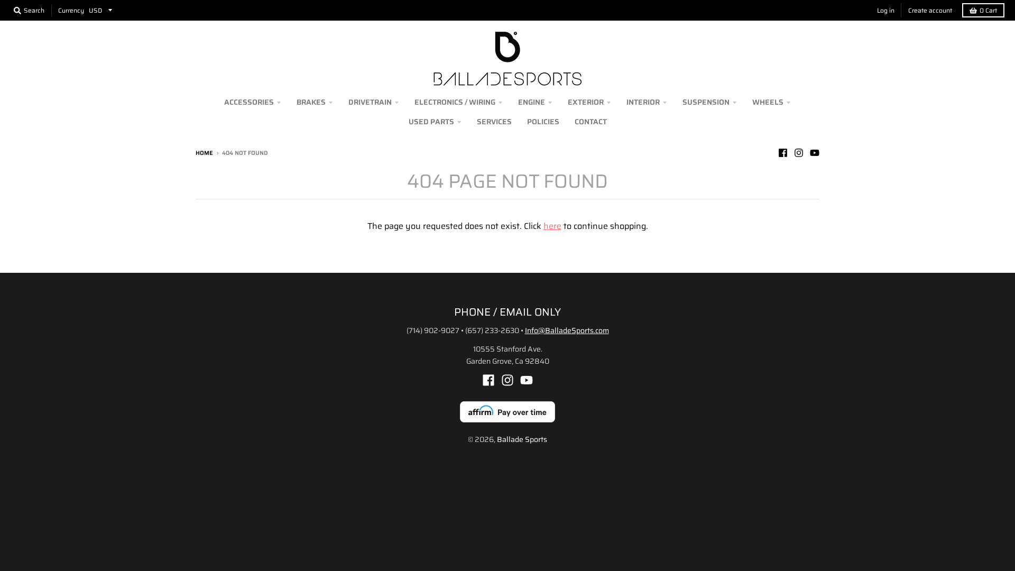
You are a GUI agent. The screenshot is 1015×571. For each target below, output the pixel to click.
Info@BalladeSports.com (567, 330)
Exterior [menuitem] (586, 102)
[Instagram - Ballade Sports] (799, 153)
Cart (988, 10)
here (552, 226)
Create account (930, 10)
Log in (885, 10)
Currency (71, 10)
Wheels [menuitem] (767, 102)
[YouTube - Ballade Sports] (814, 153)
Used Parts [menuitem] (431, 121)
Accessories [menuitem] (249, 102)
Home (204, 153)
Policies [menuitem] (543, 121)
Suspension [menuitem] (706, 102)
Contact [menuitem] (591, 121)
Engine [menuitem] (531, 102)
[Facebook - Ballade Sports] (783, 153)
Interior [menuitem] (643, 102)
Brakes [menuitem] (311, 102)
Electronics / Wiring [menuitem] (454, 102)
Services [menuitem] (494, 121)
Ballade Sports (522, 439)
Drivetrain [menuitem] (370, 102)
